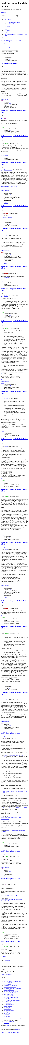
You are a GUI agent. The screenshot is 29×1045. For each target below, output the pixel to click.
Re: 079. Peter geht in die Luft (10, 733)
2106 (10, 194)
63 (9, 59)
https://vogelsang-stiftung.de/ (11, 895)
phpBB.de (17, 1029)
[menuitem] (13, 22)
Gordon (2, 56)
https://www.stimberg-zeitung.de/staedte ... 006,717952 (11, 185)
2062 (10, 103)
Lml (2, 100)
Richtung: (14, 966)
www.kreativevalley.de (6, 217)
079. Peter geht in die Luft (11, 41)
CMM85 (3, 127)
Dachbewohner (4, 155)
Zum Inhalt (3, 12)
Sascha (2, 191)
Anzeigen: (4, 965)
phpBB (8, 1025)
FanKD (2, 383)
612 (10, 385)
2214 (10, 130)
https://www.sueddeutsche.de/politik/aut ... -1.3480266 (14, 808)
